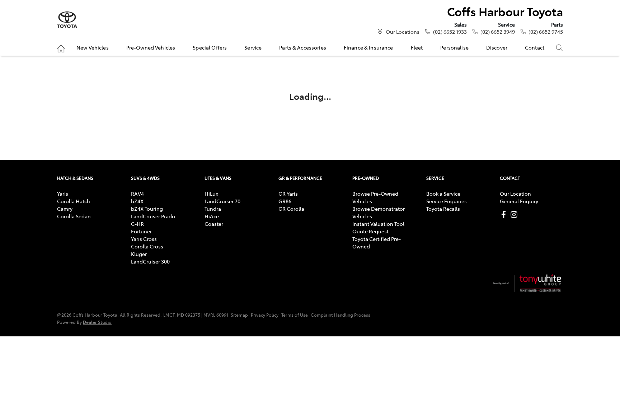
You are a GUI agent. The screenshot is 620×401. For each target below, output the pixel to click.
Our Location (515, 193)
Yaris (62, 193)
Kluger (139, 253)
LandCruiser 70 (222, 201)
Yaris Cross (144, 238)
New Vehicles (92, 47)
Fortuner (141, 231)
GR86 (284, 201)
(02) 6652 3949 (497, 31)
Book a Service (443, 193)
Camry (64, 208)
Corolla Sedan (74, 216)
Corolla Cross (147, 246)
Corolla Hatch (73, 201)
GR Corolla (291, 208)
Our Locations (402, 31)
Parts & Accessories (302, 47)
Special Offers (210, 47)
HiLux (211, 193)
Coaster (214, 223)
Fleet (417, 47)
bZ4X (137, 201)
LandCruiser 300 (150, 261)
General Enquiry (519, 201)
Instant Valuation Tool (378, 223)
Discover (496, 47)
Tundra (213, 208)
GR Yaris (288, 193)
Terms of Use (294, 315)
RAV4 (137, 193)
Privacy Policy (264, 315)
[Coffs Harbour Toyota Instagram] (515, 214)
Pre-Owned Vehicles (150, 47)
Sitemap (239, 315)
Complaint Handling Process (340, 315)
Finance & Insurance (368, 47)
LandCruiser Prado (153, 216)
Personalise (454, 47)
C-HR (137, 223)
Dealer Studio (97, 322)
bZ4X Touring (147, 208)
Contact (534, 47)
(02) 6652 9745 (546, 31)
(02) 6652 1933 (450, 31)
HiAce (212, 216)
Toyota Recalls (443, 208)
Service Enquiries (446, 201)
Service (253, 47)
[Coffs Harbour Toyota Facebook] (505, 214)
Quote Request (370, 231)
